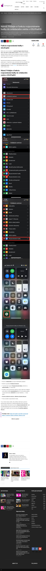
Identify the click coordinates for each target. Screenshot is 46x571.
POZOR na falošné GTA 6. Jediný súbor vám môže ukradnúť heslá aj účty (22, 547)
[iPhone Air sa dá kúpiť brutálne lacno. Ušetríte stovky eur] (5, 473)
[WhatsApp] (10, 41)
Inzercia (33, 519)
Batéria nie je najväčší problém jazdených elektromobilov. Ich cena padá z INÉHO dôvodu (22, 553)
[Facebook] (39, 1)
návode (14, 65)
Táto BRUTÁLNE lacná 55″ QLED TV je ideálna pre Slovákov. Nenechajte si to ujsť (22, 520)
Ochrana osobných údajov (37, 527)
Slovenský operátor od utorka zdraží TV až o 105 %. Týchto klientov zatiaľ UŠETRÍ (23, 541)
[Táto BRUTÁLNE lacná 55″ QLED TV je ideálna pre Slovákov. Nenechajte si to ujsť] (15, 473)
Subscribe (43, 43)
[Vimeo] (44, 1)
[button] (44, 8)
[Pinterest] (7, 41)
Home (2, 13)
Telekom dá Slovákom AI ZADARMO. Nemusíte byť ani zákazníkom (25, 478)
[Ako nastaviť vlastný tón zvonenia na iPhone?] (18, 501)
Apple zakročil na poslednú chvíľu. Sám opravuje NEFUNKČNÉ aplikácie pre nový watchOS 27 (23, 531)
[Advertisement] (15, 430)
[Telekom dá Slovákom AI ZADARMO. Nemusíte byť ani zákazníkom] (25, 473)
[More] (13, 41)
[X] (42, 1)
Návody (5, 13)
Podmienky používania (36, 525)
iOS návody (10, 13)
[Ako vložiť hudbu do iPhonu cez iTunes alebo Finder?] (18, 495)
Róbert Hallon (4, 36)
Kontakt (33, 521)
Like (33, 43)
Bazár (33, 518)
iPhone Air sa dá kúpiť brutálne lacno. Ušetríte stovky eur (5, 478)
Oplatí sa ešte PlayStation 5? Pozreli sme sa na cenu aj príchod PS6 (23, 537)
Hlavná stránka (34, 514)
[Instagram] (41, 1)
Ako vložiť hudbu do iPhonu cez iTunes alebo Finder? (25, 495)
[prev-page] (1, 483)
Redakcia (33, 523)
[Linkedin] (10, 462)
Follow (38, 43)
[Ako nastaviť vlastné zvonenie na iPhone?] (18, 505)
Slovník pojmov (34, 516)
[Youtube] (44, 3)
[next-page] (3, 483)
